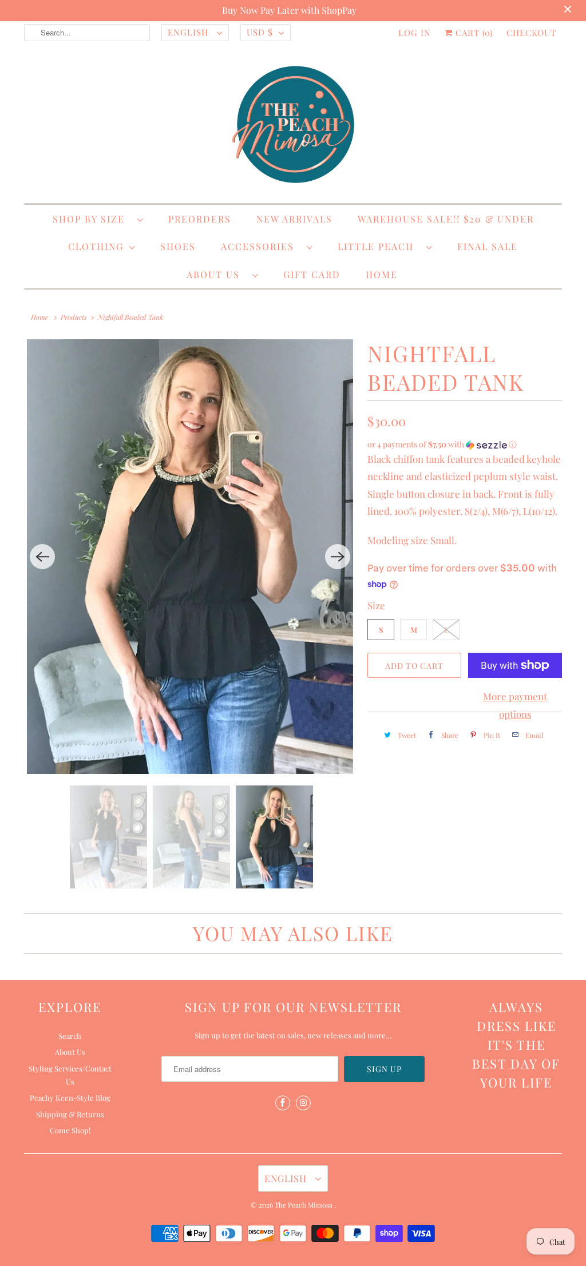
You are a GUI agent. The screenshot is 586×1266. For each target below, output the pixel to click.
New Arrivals (294, 219)
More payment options (515, 705)
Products (74, 317)
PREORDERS (199, 219)
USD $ (260, 32)
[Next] (337, 556)
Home (382, 274)
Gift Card (311, 274)
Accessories (261, 246)
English (189, 32)
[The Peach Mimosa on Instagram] (303, 1103)
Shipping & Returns (70, 1114)
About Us (217, 274)
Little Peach (379, 246)
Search (69, 1036)
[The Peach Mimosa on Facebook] (282, 1103)
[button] (464, 444)
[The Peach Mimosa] (293, 126)
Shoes (178, 246)
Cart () (473, 32)
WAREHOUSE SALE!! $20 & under (446, 219)
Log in (414, 32)
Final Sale (487, 246)
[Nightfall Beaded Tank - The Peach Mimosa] (190, 556)
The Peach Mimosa (304, 1204)
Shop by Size (92, 219)
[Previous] (42, 556)
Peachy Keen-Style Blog (70, 1097)
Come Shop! (70, 1130)
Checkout (531, 32)
